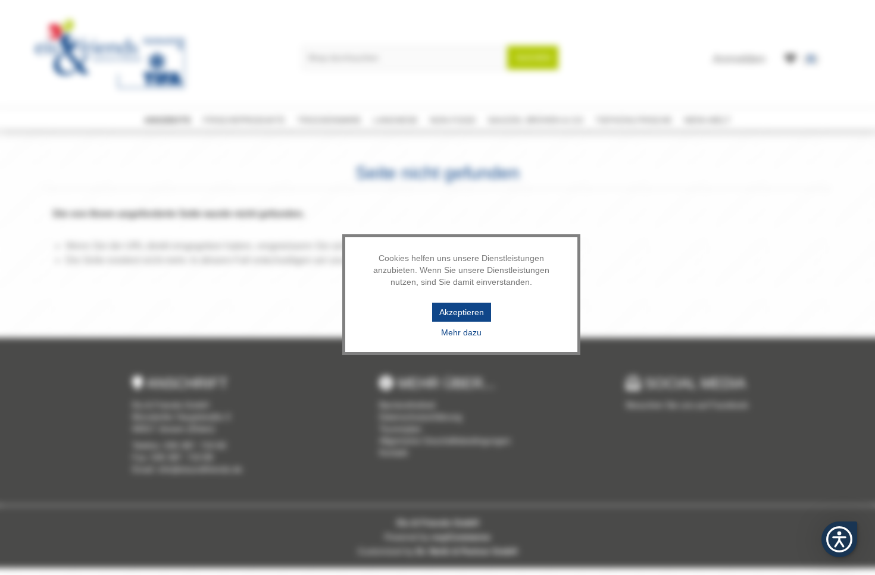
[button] (839, 539)
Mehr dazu (461, 332)
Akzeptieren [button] (461, 312)
